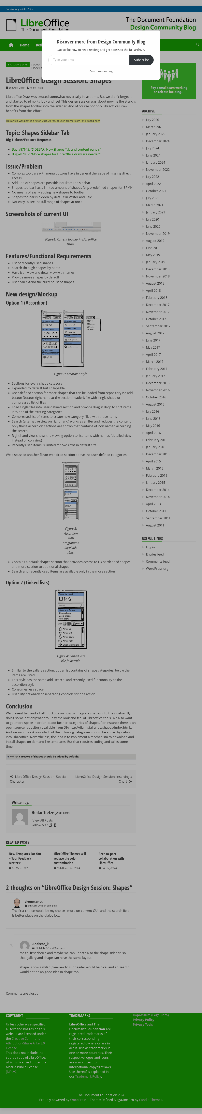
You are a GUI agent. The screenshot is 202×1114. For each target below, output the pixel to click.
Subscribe (141, 60)
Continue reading (101, 71)
